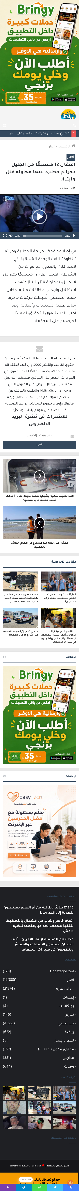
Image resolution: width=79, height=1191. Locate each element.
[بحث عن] (74, 125)
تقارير (70, 1015)
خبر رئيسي (66, 1024)
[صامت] (11, 235)
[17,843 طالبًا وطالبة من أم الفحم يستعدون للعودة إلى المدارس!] (58, 581)
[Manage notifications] (70, 1183)
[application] (39, 216)
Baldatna (36, 1166)
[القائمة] (4, 125)
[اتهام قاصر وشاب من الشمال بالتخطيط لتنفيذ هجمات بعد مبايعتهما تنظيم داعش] (20, 581)
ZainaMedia (15, 1166)
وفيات (69, 1067)
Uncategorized (62, 972)
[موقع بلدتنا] (68, 113)
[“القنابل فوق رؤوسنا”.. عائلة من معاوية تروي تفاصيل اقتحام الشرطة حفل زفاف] (64, 1122)
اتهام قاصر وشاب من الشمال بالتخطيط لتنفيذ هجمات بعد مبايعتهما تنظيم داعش (21, 598)
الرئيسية (65, 147)
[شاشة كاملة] (5, 235)
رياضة (69, 1032)
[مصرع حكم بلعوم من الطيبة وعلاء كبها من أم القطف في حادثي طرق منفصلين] (14, 1122)
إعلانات (68, 998)
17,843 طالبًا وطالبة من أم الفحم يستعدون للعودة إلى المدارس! (60, 598)
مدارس (68, 1058)
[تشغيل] (74, 235)
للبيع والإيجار (64, 1041)
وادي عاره (63, 989)
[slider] (42, 236)
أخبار (52, 147)
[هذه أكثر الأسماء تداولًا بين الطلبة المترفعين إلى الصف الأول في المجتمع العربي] (39, 1107)
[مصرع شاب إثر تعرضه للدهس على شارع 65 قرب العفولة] (20, 618)
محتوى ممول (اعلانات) (56, 1049)
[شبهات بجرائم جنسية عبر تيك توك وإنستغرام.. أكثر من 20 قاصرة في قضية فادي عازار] (14, 1107)
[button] (39, 216)
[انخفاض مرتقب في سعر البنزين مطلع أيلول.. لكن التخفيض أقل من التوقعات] (39, 1122)
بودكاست (66, 1006)
